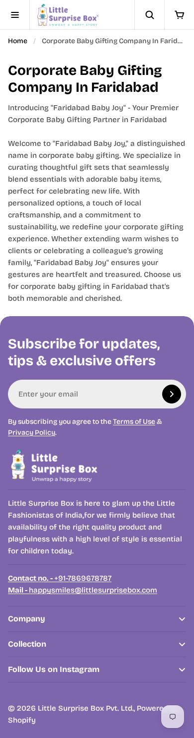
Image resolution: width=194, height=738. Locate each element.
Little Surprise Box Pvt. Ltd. (86, 708)
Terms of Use (134, 421)
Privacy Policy (31, 432)
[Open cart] (179, 15)
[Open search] (149, 15)
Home (17, 41)
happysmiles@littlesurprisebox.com (82, 590)
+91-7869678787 (59, 578)
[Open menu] (15, 15)
